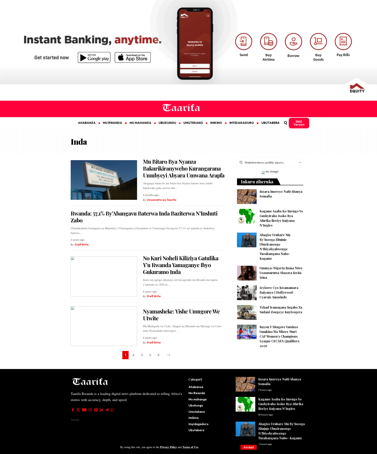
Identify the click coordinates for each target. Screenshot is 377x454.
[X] (78, 409)
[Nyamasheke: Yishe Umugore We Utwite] (104, 326)
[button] (249, 447)
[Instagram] (90, 409)
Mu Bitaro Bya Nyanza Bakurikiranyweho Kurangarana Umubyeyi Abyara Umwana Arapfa (183, 168)
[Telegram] (107, 409)
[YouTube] (84, 409)
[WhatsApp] (112, 409)
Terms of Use (190, 447)
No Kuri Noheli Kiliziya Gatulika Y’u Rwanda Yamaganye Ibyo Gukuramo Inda (180, 264)
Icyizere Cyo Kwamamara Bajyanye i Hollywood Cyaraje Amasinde (279, 292)
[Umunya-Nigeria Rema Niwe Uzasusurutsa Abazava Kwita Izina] (247, 273)
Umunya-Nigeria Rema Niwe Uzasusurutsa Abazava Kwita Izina (281, 273)
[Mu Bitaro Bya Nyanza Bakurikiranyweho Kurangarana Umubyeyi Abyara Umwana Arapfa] (104, 180)
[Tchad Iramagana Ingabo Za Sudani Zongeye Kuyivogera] (247, 312)
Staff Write (82, 244)
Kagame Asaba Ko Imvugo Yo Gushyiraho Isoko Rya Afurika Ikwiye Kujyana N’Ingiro (280, 404)
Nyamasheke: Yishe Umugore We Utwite (181, 315)
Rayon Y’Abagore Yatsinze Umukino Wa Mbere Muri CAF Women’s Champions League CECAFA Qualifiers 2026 (279, 336)
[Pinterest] (96, 409)
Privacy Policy (168, 447)
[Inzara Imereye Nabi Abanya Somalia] (247, 196)
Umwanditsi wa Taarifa (161, 199)
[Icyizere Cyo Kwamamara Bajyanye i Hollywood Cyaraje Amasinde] (247, 292)
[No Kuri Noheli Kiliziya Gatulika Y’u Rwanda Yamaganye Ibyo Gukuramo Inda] (104, 276)
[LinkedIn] (101, 409)
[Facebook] (73, 409)
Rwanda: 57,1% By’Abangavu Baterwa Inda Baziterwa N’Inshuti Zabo (144, 217)
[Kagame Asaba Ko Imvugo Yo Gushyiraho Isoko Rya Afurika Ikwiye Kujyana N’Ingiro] (247, 216)
